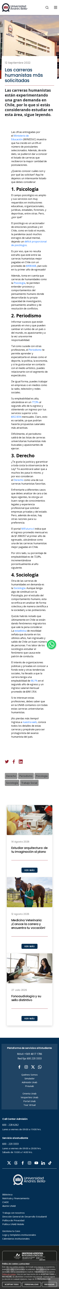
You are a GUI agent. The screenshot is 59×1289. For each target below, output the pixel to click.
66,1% (34, 680)
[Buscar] (47, 7)
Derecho (18, 480)
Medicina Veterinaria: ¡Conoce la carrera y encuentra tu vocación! (28, 924)
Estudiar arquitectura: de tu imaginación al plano (29, 850)
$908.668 (31, 266)
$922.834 (16, 416)
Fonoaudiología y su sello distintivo (26, 998)
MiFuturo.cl (27, 528)
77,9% (35, 402)
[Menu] (55, 7)
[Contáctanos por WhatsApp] (51, 644)
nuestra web (30, 722)
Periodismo (35, 349)
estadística (20, 630)
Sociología (19, 588)
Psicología (19, 283)
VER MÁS (29, 870)
